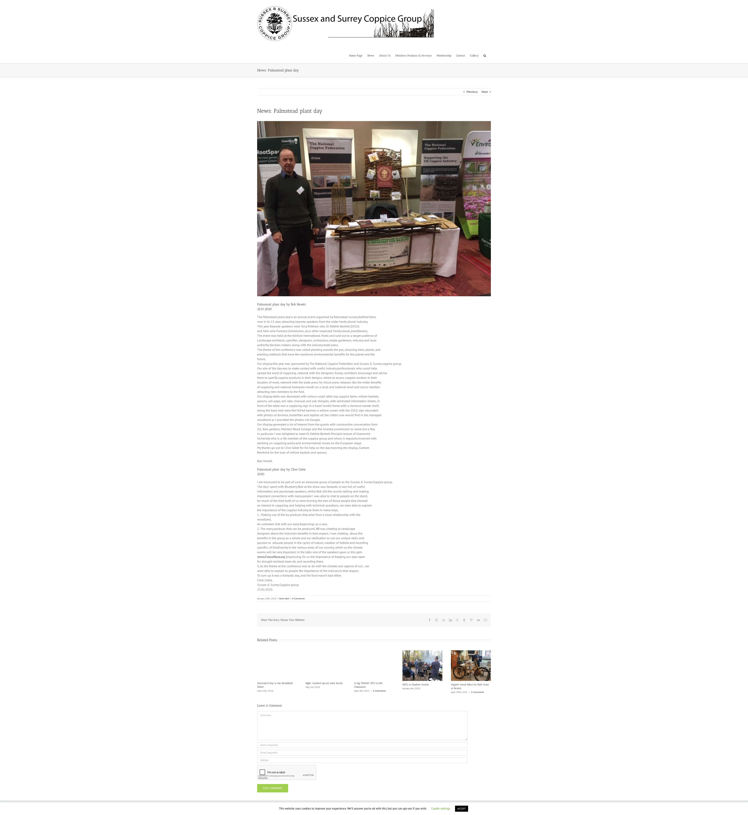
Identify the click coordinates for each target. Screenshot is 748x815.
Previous (472, 92)
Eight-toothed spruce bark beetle (324, 683)
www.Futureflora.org (271, 557)
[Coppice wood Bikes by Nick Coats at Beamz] (471, 652)
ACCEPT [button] (461, 808)
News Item (284, 598)
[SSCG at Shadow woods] (422, 652)
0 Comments (298, 598)
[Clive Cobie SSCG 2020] (374, 208)
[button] (484, 55)
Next (485, 92)
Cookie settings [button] (440, 808)
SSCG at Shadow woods (415, 684)
